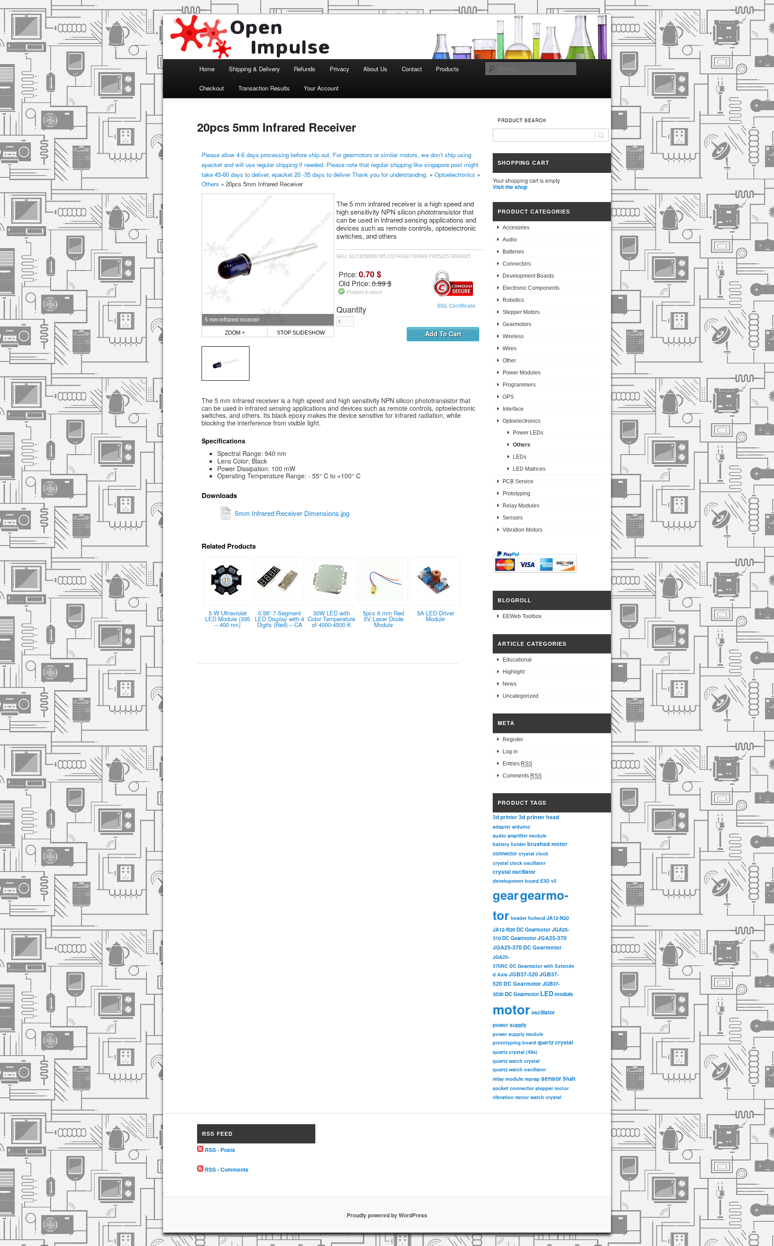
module (564, 994)
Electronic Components (531, 288)
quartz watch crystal (516, 1060)
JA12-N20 (557, 917)
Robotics (513, 300)
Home (207, 68)
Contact (412, 68)
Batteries (513, 252)
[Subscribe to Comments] (200, 1169)
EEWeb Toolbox (522, 616)
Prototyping (516, 493)
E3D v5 (548, 880)
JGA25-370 (552, 938)
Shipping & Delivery (254, 68)
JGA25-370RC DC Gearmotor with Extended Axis (533, 966)
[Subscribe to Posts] (200, 1150)
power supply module (518, 1034)
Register (513, 739)
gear (506, 894)
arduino (521, 826)
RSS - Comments (227, 1169)
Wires (509, 348)
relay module (508, 1078)
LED (546, 993)
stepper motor (552, 1088)
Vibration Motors (522, 530)
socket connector (513, 1088)
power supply (510, 1025)
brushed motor (547, 844)
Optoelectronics (454, 174)
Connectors (517, 264)
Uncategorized (520, 696)
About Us (375, 68)
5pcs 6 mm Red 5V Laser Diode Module (383, 619)
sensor (551, 1078)
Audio (510, 239)
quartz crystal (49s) (515, 1051)
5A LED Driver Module (435, 616)
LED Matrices (529, 469)
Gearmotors (517, 324)
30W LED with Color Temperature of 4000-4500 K (331, 619)
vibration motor (511, 1097)
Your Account (321, 88)
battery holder (509, 844)
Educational (517, 660)
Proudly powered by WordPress (387, 1215)
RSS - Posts (220, 1150)
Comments (522, 776)
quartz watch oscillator (519, 1069)
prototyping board (514, 1042)
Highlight (514, 672)
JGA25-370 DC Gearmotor (527, 947)
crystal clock (533, 853)
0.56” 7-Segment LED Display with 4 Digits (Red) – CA (279, 619)
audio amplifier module (519, 835)
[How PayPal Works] (535, 574)
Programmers (519, 385)
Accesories (516, 227)
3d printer (505, 817)
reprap (532, 1078)
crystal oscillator (514, 872)
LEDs (519, 457)
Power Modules (522, 373)
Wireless (513, 336)
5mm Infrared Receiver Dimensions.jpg (292, 513)
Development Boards (528, 276)
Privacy (339, 68)
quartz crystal (555, 1042)
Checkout (211, 88)
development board (516, 880)
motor (511, 1009)
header (519, 918)
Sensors (513, 518)
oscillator (543, 1012)
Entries (517, 763)
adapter (502, 826)
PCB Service (518, 481)
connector (505, 853)
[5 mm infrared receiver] (225, 363)
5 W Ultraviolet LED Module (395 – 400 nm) (227, 619)
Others (210, 184)
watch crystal (545, 1097)
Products (447, 68)
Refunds (304, 68)
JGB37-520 (523, 974)
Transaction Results (264, 88)
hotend (536, 917)
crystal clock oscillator (519, 862)
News (509, 684)
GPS (508, 397)
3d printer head (539, 817)
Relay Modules (521, 506)
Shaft (569, 1079)
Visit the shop (510, 187)
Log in (510, 751)
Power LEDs (528, 433)
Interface (513, 409)
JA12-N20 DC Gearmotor (521, 929)
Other (509, 360)
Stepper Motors (521, 312)
